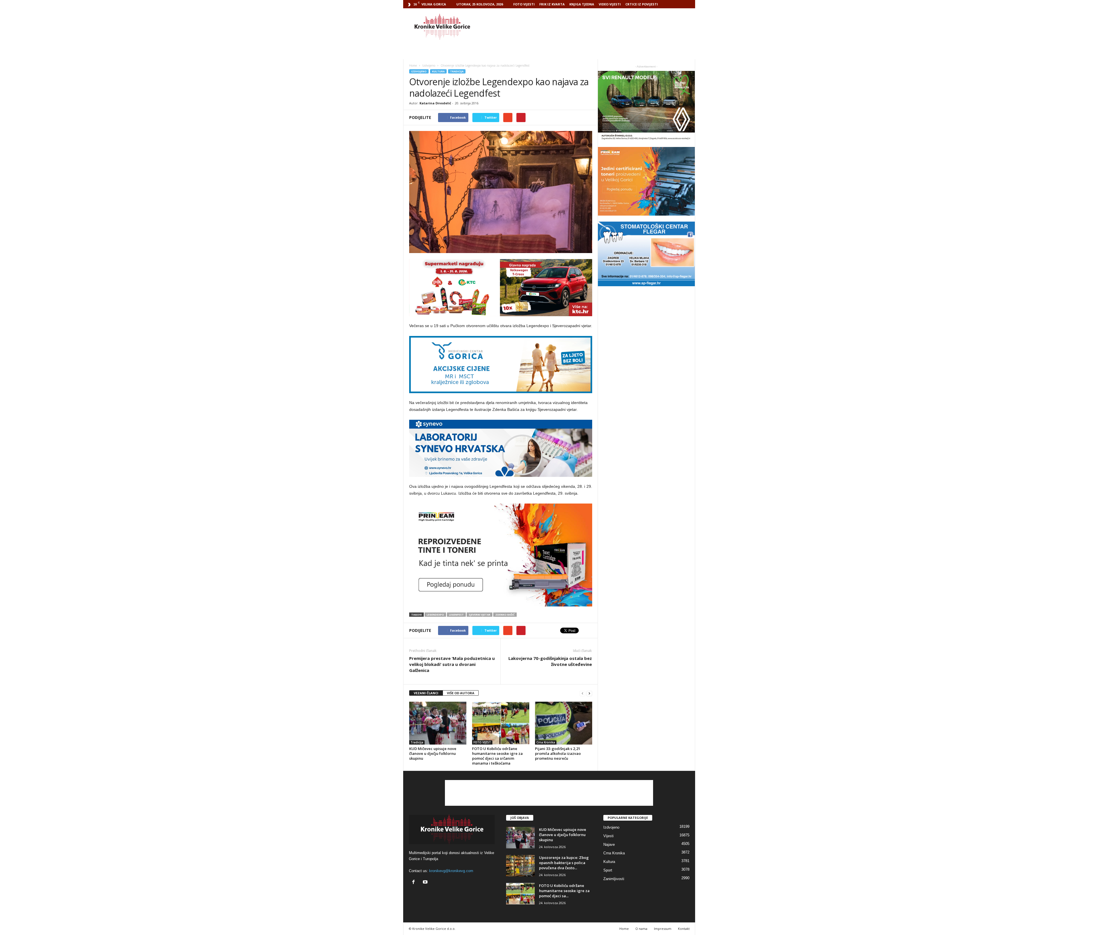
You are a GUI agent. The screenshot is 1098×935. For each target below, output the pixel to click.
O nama (641, 928)
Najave (609, 844)
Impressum (662, 928)
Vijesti (608, 836)
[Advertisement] (591, 27)
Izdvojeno (419, 71)
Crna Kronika (545, 742)
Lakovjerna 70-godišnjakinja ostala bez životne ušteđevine (550, 661)
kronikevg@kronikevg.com (451, 871)
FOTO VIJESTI (524, 4)
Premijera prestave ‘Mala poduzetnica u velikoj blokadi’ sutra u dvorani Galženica (452, 664)
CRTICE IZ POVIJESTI (641, 4)
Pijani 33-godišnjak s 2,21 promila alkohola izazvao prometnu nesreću (558, 753)
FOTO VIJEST (482, 742)
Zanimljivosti (613, 879)
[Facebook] (415, 882)
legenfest (456, 614)
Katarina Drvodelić (435, 103)
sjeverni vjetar (479, 614)
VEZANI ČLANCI (426, 693)
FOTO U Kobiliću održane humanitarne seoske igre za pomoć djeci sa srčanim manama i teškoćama (497, 756)
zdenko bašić (505, 614)
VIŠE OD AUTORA (460, 693)
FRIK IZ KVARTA (552, 4)
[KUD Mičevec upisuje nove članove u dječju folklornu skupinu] (437, 723)
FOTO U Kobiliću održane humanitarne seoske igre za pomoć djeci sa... (564, 890)
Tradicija (457, 71)
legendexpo (435, 614)
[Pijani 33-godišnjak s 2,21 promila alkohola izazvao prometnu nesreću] (563, 723)
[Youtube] (426, 882)
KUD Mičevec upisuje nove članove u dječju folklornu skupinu (432, 753)
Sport (607, 870)
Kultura (438, 71)
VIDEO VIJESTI (610, 4)
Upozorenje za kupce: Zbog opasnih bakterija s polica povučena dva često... (564, 862)
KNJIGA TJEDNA (581, 4)
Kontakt (684, 928)
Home (413, 65)
